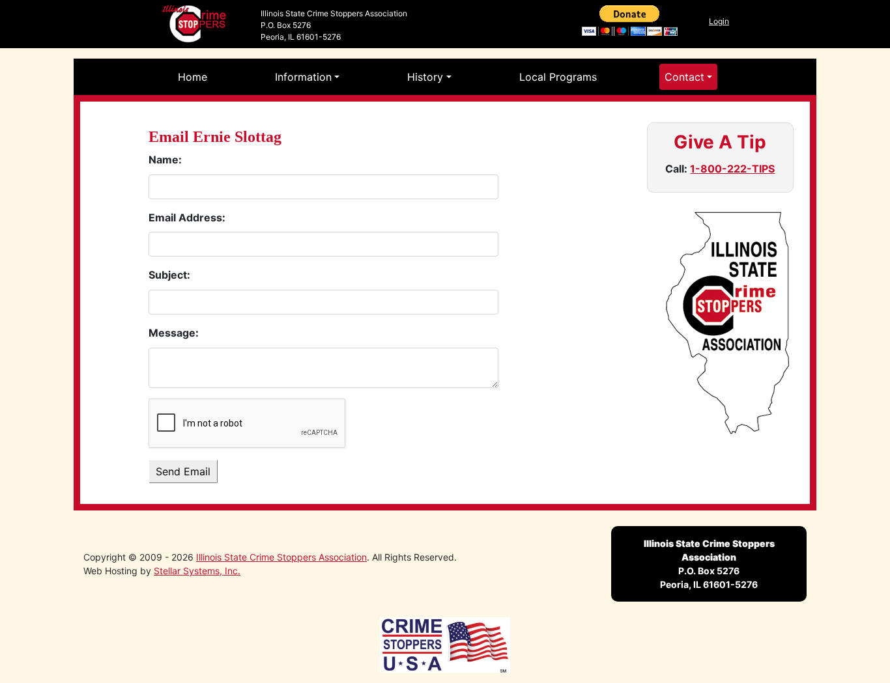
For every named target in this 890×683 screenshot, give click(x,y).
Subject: (169, 274)
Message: (174, 332)
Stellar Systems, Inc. (197, 570)
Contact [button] (684, 76)
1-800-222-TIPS (732, 168)
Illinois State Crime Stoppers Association (281, 557)
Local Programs (558, 76)
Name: (165, 159)
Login (719, 21)
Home (192, 76)
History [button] (425, 76)
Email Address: (187, 217)
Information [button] (303, 76)
